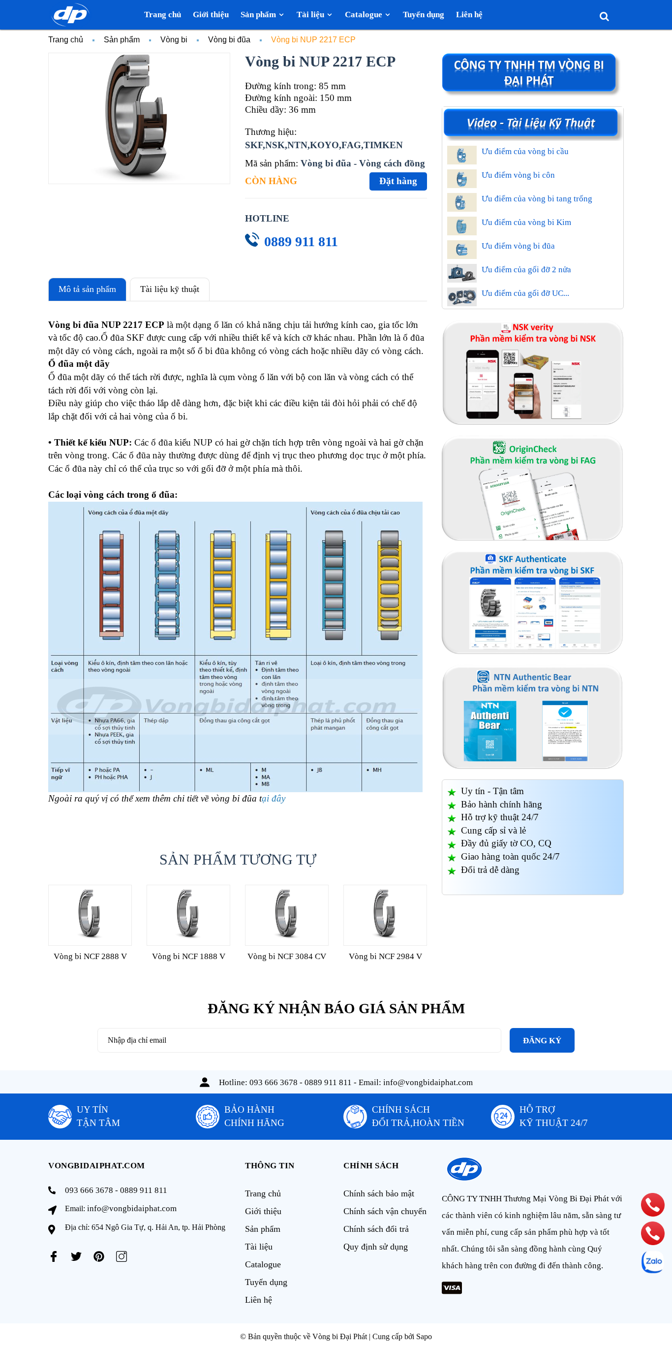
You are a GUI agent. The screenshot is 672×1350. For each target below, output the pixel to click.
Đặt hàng (398, 181)
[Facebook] (53, 1256)
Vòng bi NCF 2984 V (385, 956)
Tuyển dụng (266, 1282)
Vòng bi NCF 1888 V (188, 956)
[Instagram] (121, 1256)
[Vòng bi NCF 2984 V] (385, 915)
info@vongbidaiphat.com (428, 1082)
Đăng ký (542, 1040)
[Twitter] (76, 1256)
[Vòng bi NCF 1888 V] (188, 915)
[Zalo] (653, 1262)
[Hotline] (653, 1205)
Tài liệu (259, 1247)
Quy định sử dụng (375, 1247)
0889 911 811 (301, 241)
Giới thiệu (263, 1211)
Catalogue (263, 1264)
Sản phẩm (262, 1229)
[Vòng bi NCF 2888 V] (90, 915)
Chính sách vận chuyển (385, 1211)
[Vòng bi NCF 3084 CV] (286, 915)
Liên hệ (258, 1300)
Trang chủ (263, 1193)
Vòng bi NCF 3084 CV (286, 956)
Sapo (424, 1336)
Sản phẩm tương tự (237, 859)
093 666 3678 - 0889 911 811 (300, 1082)
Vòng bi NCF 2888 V (90, 956)
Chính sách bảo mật (378, 1193)
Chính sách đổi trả (376, 1229)
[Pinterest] (98, 1256)
